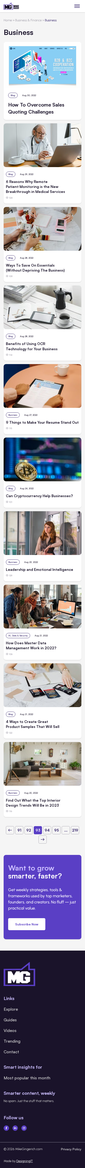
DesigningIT (24, 1161)
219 (75, 830)
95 (56, 830)
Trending (12, 1041)
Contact (11, 1051)
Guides (10, 1019)
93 (38, 830)
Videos (10, 1030)
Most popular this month (27, 1077)
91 (19, 830)
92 (28, 830)
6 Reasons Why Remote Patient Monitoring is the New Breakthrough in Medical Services (35, 186)
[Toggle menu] (77, 6)
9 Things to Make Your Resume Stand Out (42, 422)
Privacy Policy (71, 1149)
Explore (11, 1009)
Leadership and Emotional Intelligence (39, 569)
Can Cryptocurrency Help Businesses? (39, 496)
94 (47, 830)
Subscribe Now (26, 924)
